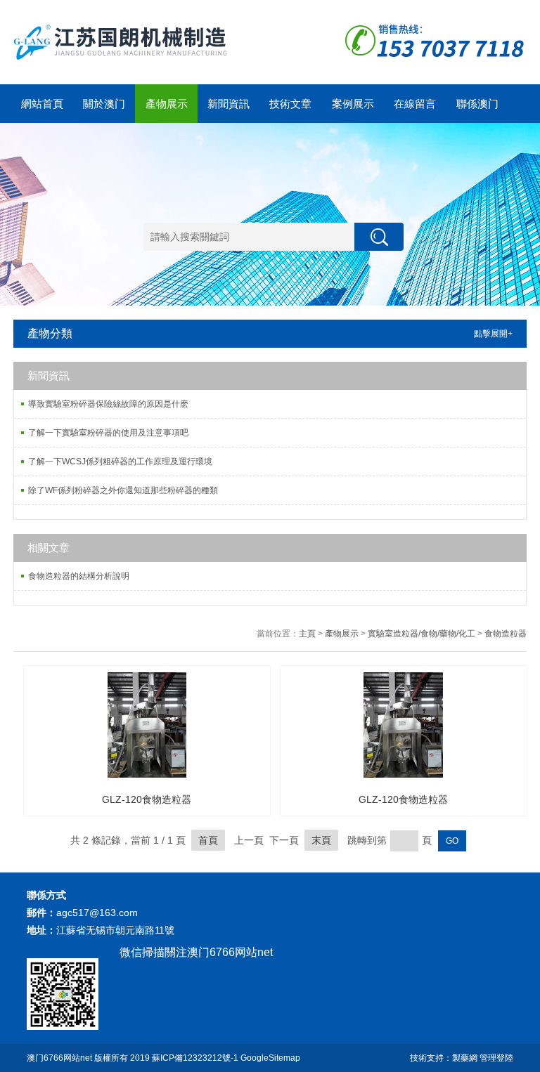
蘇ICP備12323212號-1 (195, 1058)
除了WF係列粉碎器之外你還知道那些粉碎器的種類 (123, 490)
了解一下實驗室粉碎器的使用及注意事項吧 (108, 433)
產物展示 (167, 104)
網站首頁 (42, 104)
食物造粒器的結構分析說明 (78, 576)
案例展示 (353, 104)
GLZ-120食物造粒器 (146, 799)
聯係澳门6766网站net (477, 110)
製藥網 (464, 1058)
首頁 (208, 840)
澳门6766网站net (59, 1058)
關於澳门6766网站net (104, 110)
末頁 (321, 840)
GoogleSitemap (270, 1058)
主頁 (307, 634)
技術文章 (290, 104)
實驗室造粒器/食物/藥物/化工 (421, 634)
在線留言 (415, 104)
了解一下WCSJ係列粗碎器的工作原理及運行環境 (120, 461)
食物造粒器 (505, 634)
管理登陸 (496, 1058)
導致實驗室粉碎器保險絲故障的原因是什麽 (108, 404)
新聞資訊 (228, 104)
